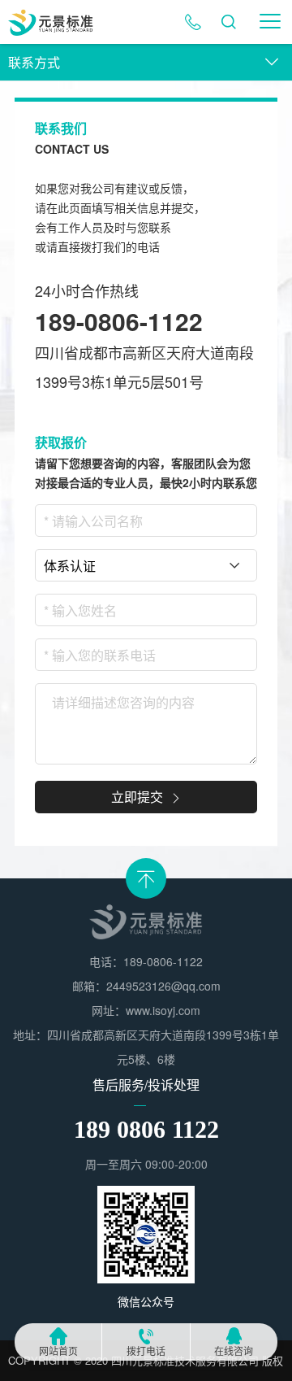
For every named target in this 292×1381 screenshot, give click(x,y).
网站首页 (58, 1351)
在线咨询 (233, 1351)
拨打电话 (146, 1351)
